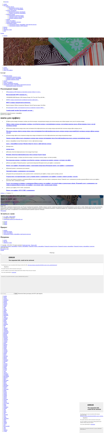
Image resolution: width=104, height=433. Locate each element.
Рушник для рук (10, 6)
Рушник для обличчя (11, 10)
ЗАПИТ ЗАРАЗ (4, 204)
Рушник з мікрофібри (23, 246)
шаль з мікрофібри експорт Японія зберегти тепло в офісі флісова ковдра (28, 143)
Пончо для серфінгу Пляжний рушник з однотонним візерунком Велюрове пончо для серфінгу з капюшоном (40, 165)
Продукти (5, 5)
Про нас (5, 28)
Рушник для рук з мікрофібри (16, 9)
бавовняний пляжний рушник (16, 15)
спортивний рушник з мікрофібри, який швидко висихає (23, 24)
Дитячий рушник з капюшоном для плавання (20, 171)
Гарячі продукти (26, 245)
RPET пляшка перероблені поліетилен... (18, 102)
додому (5, 4)
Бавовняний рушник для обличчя (17, 11)
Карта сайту (34, 245)
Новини (5, 27)
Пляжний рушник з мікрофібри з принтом (84, 246)
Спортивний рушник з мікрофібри (9, 246)
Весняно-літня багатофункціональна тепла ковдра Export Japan (26, 154)
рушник (8, 19)
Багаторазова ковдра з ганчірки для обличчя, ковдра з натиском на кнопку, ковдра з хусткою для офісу (38, 160)
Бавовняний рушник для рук (16, 8)
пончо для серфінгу (11, 20)
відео (4, 31)
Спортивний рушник (11, 23)
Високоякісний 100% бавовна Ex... (17, 94)
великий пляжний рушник (15, 18)
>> (5, 193)
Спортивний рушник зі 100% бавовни (18, 25)
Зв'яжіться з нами (7, 29)
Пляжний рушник (10, 14)
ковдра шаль (10, 149)
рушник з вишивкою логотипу (13, 22)
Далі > (3, 193)
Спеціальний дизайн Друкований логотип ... (20, 110)
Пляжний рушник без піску (51, 246)
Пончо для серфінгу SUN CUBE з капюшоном (20, 190)
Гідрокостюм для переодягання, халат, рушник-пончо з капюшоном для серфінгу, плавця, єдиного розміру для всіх (42, 176)
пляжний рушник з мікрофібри (16, 16)
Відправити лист (5, 248)
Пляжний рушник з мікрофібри (36, 246)
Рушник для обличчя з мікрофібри (17, 13)
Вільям (2, 250)
